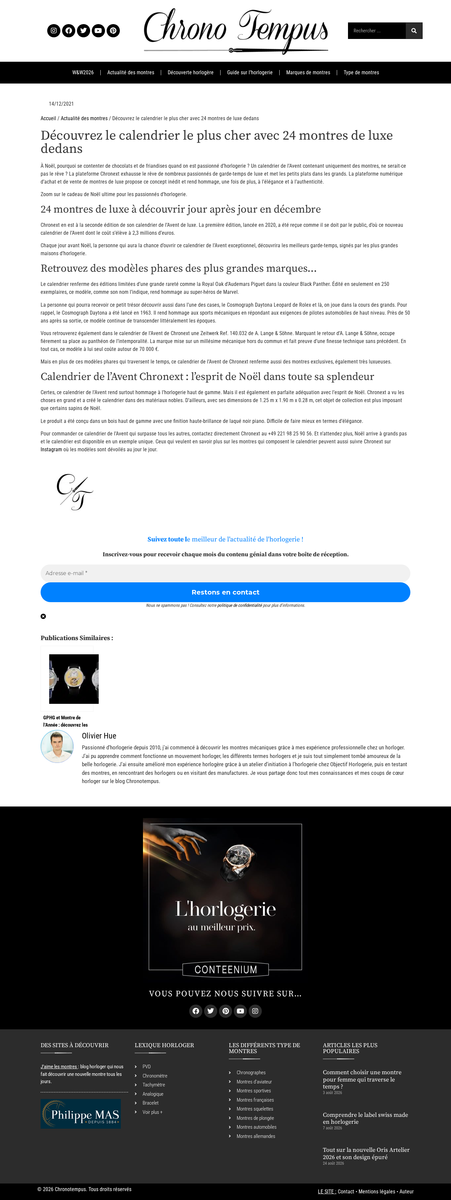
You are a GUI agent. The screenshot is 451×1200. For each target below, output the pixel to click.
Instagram (51, 449)
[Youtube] (98, 30)
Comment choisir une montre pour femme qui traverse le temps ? (362, 1079)
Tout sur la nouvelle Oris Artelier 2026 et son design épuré (366, 1153)
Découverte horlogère (191, 72)
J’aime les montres (59, 1067)
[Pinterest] (113, 30)
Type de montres (361, 72)
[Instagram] (53, 30)
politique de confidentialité (239, 605)
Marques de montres (308, 72)
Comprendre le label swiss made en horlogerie (365, 1118)
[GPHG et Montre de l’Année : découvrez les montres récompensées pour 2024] (67, 679)
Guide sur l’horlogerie (250, 72)
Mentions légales (377, 1191)
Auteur (406, 1191)
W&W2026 (83, 72)
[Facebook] (68, 30)
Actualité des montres (130, 72)
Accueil (48, 118)
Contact (346, 1191)
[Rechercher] (414, 31)
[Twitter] (83, 30)
